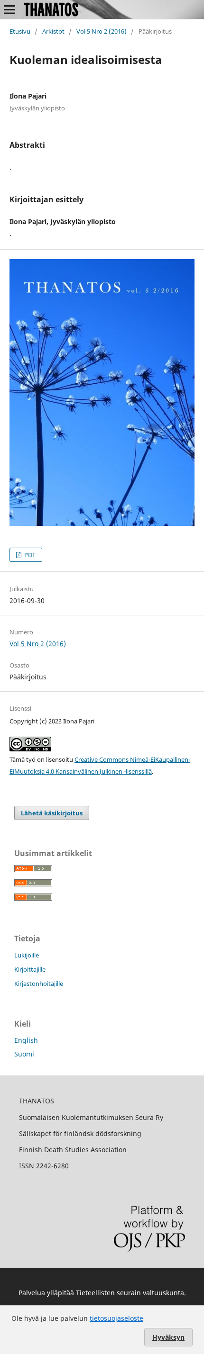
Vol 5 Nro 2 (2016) (101, 31)
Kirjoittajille (30, 969)
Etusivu (19, 31)
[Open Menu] (9, 9)
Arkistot (53, 31)
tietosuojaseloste (116, 1318)
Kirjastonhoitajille (38, 983)
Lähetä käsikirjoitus (52, 813)
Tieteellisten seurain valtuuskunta (130, 1292)
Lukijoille (26, 955)
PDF (29, 555)
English (26, 1040)
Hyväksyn (168, 1337)
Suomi (24, 1053)
